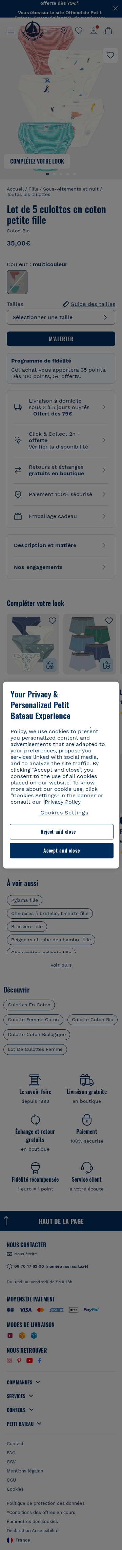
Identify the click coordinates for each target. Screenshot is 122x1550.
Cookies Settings (64, 812)
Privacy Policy (63, 802)
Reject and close (58, 831)
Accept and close (61, 850)
